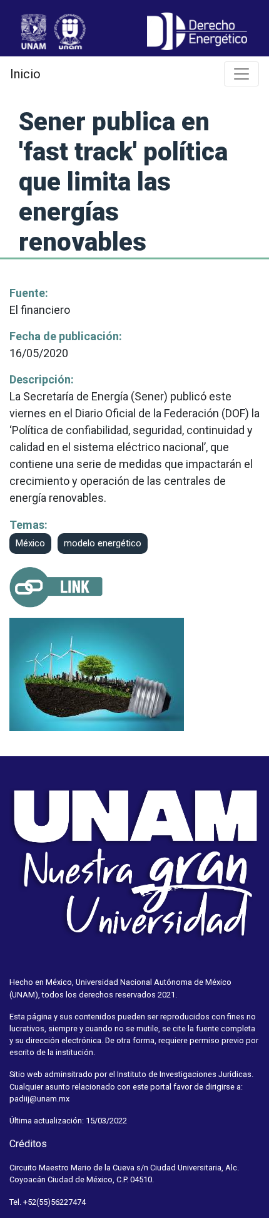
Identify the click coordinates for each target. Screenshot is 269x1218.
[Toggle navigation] (241, 73)
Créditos (28, 1144)
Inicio (25, 73)
